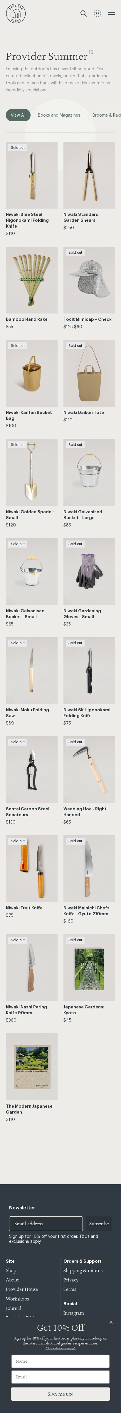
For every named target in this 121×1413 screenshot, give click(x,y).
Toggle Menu (111, 13)
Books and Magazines (59, 115)
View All (18, 115)
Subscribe (99, 1224)
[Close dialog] (111, 1322)
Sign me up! (60, 1394)
